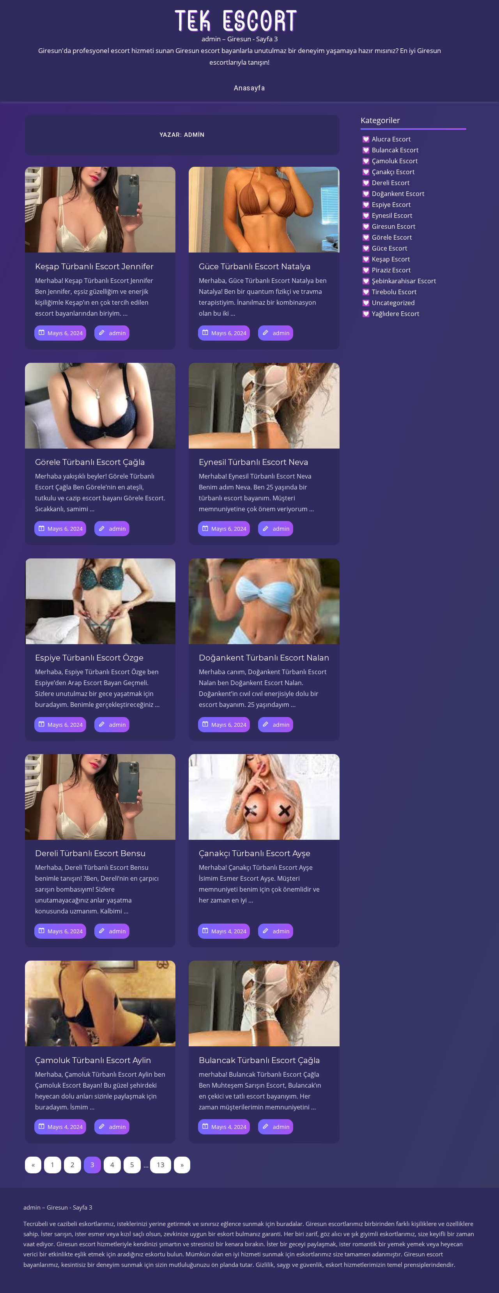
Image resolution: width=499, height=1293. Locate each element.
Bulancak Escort (395, 150)
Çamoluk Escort (395, 161)
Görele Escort (392, 237)
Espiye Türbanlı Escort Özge (89, 657)
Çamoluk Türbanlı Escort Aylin (93, 1060)
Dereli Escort (391, 182)
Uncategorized (393, 303)
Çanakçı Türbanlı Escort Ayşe (254, 853)
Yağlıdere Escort (395, 313)
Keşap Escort (391, 259)
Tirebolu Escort (394, 292)
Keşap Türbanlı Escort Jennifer (94, 266)
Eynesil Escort (392, 215)
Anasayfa (249, 88)
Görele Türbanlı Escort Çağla (90, 462)
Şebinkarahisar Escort (404, 281)
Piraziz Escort (391, 270)
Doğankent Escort (398, 193)
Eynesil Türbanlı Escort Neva (253, 462)
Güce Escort (389, 248)
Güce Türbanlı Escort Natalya (255, 266)
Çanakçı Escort (393, 172)
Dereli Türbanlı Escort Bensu (90, 853)
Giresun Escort (394, 226)
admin (117, 333)
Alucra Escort (391, 139)
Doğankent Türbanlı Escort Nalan (264, 657)
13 (161, 1164)
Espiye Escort (391, 204)
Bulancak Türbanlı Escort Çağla (259, 1060)
